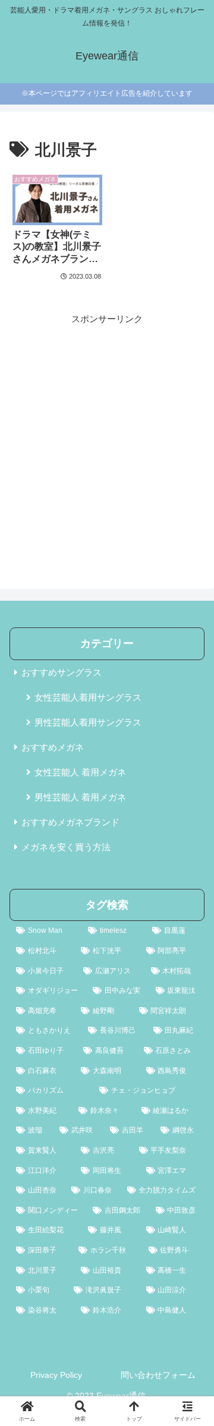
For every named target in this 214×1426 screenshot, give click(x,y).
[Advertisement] (107, 434)
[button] (191, 1385)
